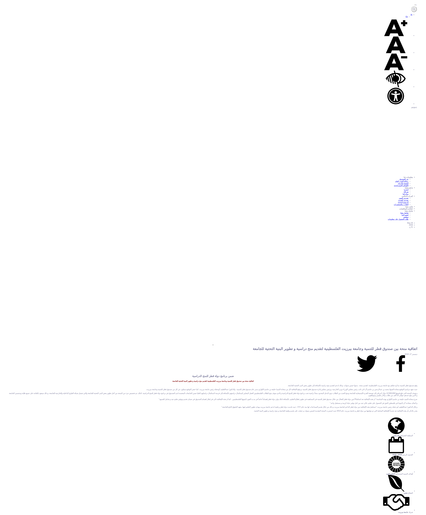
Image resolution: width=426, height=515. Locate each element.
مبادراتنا (405, 194)
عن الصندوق (403, 179)
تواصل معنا (409, 211)
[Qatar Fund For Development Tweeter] (367, 371)
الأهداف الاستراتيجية (401, 185)
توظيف (405, 217)
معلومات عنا (408, 177)
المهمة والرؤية (403, 183)
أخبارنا (406, 190)
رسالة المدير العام (401, 181)
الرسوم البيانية (403, 202)
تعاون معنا (409, 207)
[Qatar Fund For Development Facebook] (400, 371)
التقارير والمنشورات (401, 204)
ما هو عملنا (409, 188)
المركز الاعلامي (407, 196)
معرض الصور (403, 198)
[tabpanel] (213, 315)
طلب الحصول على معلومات (398, 219)
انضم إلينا (405, 215)
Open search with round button (414, 9)
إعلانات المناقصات (406, 209)
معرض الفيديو (403, 200)
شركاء (406, 192)
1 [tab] (213, 345)
